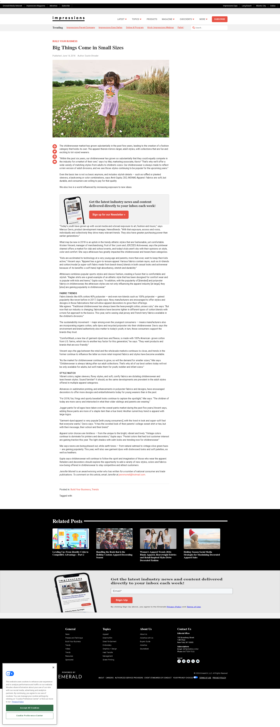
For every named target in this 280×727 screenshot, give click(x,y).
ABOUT (101, 678)
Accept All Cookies (29, 708)
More (202, 19)
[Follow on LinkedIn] (188, 661)
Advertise (53, 6)
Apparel (105, 634)
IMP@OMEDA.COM (190, 649)
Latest (120, 19)
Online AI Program (135, 27)
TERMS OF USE (205, 678)
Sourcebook (144, 649)
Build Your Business (64, 41)
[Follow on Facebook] (179, 661)
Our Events (186, 19)
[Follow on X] (193, 661)
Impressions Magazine (36, 6)
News (67, 634)
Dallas (272, 6)
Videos (67, 649)
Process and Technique (74, 638)
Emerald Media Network (12, 6)
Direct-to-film (107, 638)
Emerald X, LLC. (206, 673)
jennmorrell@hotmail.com (132, 474)
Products (152, 19)
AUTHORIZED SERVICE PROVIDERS (129, 678)
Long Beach (247, 6)
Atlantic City (261, 6)
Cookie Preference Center (29, 715)
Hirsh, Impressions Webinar (160, 27)
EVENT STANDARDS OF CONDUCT (158, 678)
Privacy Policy (18, 702)
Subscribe (66, 6)
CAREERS (109, 678)
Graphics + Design (110, 649)
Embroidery (107, 645)
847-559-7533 (188, 652)
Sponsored (69, 660)
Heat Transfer (108, 652)
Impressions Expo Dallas (110, 27)
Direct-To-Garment (109, 642)
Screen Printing (108, 660)
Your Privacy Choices (183, 678)
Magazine (167, 19)
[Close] (53, 667)
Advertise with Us (146, 638)
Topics (135, 19)
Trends (95, 489)
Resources (69, 656)
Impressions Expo (230, 6)
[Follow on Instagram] (184, 661)
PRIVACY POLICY (219, 678)
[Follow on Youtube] (198, 661)
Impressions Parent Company (80, 27)
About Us (143, 634)
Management (108, 656)
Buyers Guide (145, 642)
